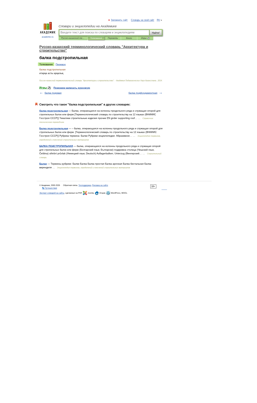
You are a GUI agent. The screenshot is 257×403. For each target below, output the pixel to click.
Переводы (113, 38)
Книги (129, 38)
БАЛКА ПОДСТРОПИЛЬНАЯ (56, 146)
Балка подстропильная (53, 128)
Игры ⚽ (145, 38)
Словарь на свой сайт (142, 20)
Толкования (96, 38)
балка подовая (53, 92)
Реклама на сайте (100, 185)
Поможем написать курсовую (71, 87)
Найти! (156, 32)
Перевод (61, 64)
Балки (43, 163)
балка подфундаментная (142, 92)
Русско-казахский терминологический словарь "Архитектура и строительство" (73, 38)
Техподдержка (84, 185)
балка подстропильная (53, 110)
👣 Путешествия (49, 188)
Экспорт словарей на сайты (51, 193)
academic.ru (47, 37)
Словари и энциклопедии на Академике (88, 26)
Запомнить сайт (119, 20)
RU (158, 20)
